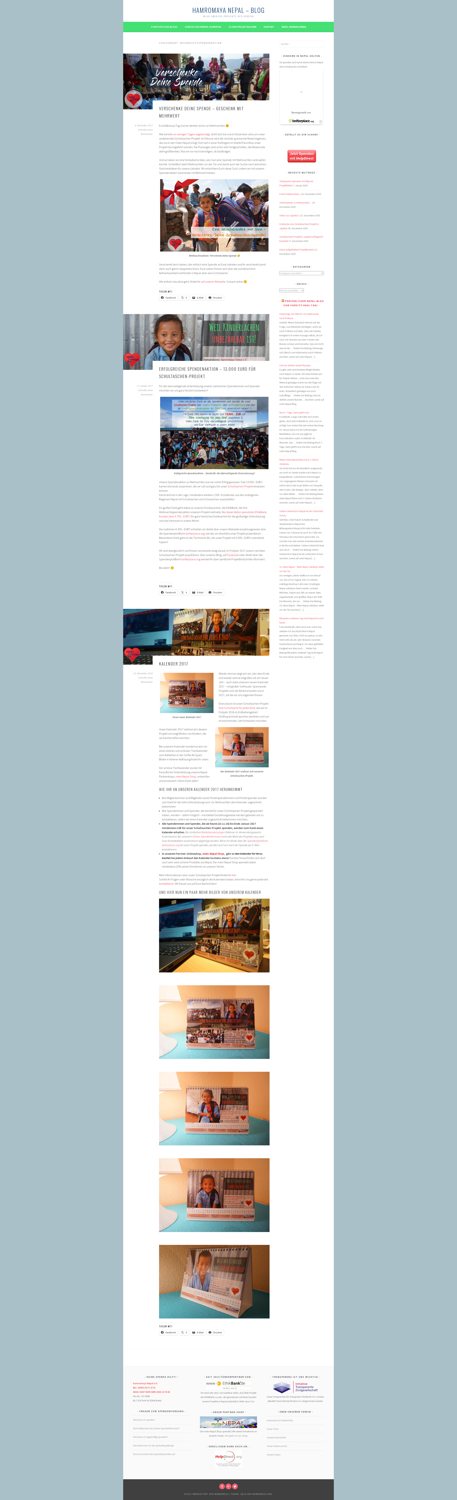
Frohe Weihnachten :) (290, 194)
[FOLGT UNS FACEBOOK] (222, 1486)
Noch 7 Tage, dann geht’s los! (294, 412)
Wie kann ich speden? (144, 1419)
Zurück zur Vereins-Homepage (203, 26)
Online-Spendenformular (206, 836)
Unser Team (273, 1429)
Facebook (233, 555)
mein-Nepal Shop (186, 776)
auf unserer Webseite (213, 281)
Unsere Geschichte (276, 1437)
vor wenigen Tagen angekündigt (191, 134)
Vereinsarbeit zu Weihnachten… (295, 202)
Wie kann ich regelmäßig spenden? (150, 1437)
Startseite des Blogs (164, 26)
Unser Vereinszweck (277, 1446)
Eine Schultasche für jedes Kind (237, 708)
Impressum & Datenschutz (280, 1420)
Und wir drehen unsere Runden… (296, 365)
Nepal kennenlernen (294, 26)
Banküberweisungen (213, 832)
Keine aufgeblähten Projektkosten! (296, 249)
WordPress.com (262, 1494)
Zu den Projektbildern (242, 26)
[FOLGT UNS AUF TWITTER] (235, 1486)
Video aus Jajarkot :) (289, 215)
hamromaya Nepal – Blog (228, 10)
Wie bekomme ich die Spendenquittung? (153, 1445)
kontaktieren (166, 883)
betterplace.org (195, 533)
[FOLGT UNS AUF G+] (228, 1486)
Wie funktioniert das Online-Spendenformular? (156, 1428)
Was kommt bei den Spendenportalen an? (154, 1454)
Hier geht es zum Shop (236, 1435)
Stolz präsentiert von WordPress (206, 1494)
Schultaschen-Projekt (240, 486)
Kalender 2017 (173, 663)
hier (234, 875)
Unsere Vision (273, 1454)
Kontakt (269, 26)
